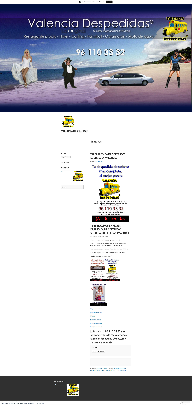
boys (114, 368)
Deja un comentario (121, 370)
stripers (110, 370)
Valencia (114, 370)
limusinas (98, 370)
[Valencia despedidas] (78, 176)
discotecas (123, 368)
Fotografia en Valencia (96, 327)
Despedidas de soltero (96, 309)
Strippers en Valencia (95, 319)
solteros (106, 370)
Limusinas (92, 316)
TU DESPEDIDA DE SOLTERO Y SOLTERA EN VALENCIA (107, 156)
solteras (102, 370)
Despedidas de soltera (96, 312)
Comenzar (109, 1)
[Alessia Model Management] (66, 176)
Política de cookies (40, 403)
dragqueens (93, 370)
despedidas (118, 368)
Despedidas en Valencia (96, 323)
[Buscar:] (72, 187)
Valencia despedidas (74, 131)
